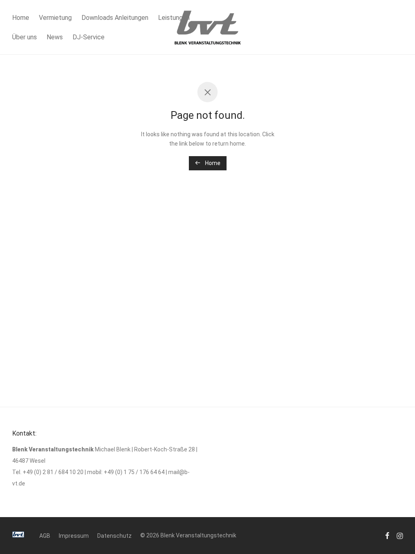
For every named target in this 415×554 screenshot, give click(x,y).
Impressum (74, 536)
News (55, 37)
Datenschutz (114, 536)
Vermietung (55, 17)
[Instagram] (400, 535)
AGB (44, 536)
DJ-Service (89, 37)
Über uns (24, 37)
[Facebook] (387, 535)
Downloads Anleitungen (114, 17)
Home (20, 17)
